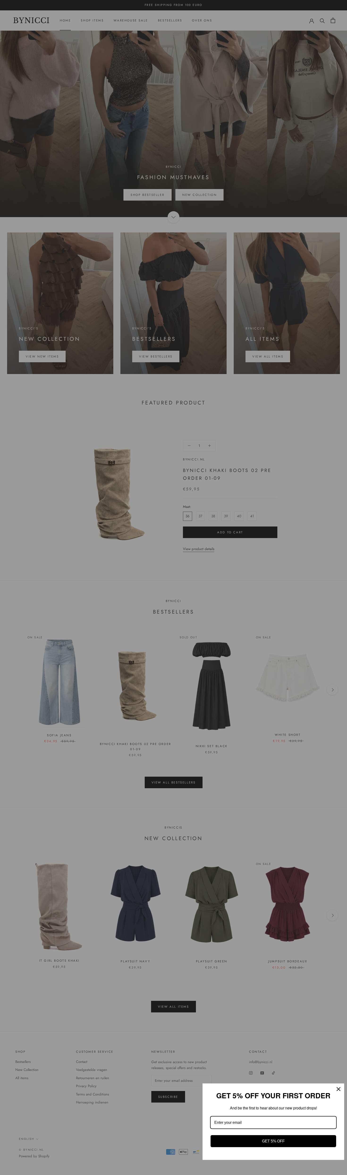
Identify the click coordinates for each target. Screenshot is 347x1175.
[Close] (338, 1089)
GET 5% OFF (273, 1141)
